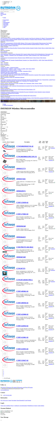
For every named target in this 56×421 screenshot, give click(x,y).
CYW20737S (20, 268)
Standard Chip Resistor (12, 79)
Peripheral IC (7, 44)
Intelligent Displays (13, 89)
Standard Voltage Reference (24, 39)
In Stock (4, 137)
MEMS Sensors (29, 57)
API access (5, 400)
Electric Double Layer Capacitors (21, 74)
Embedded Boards (15, 92)
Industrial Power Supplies (13, 93)
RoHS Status (3, 124)
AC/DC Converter (12, 38)
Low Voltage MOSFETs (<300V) (34, 60)
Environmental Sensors (13, 57)
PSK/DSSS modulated (39, 98)
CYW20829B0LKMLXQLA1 (26, 156)
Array (40, 79)
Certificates (16, 405)
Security (51, 98)
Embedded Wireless (26, 98)
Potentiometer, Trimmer (14, 81)
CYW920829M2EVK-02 (24, 146)
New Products (5, 138)
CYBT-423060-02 (22, 314)
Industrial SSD (26, 95)
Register (29, 400)
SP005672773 (21, 168)
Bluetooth (12, 98)
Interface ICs (38, 38)
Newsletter (14, 400)
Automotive (3, 122)
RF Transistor (12, 60)
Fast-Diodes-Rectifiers (12, 48)
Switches (6, 87)
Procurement (6, 19)
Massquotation (6, 22)
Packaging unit (4, 130)
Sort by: (2, 117)
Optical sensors (12, 54)
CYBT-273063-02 (22, 214)
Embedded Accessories (6, 92)
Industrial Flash (11, 95)
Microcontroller (35, 43)
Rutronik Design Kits (18, 44)
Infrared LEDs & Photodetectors (38, 54)
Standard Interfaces (36, 44)
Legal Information (23, 405)
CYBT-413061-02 (22, 337)
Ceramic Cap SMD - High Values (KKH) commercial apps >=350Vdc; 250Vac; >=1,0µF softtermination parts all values (18, 70)
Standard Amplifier (13, 39)
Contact (5, 26)
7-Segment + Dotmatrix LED (10, 55)
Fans (31, 85)
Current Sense (4, 79)
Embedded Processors (24, 92)
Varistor (36, 81)
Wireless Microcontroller (15, 99)
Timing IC (42, 44)
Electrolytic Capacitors (33, 74)
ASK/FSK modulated (5, 98)
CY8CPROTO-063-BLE (24, 247)
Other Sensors (43, 57)
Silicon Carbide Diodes (47, 48)
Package (2, 119)
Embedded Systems (33, 92)
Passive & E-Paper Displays (27, 89)
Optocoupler (48, 54)
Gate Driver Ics (32, 38)
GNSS (32, 98)
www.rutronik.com (5, 390)
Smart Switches (5, 39)
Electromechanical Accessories (23, 85)
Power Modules (4, 51)
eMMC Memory (21, 43)
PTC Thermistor (30, 81)
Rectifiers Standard (30, 48)
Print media (5, 24)
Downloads (5, 23)
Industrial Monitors (5, 89)
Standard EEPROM (27, 44)
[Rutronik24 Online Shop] (10, 10)
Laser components (4, 54)
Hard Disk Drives (19, 95)
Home (4, 17)
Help (4, 27)
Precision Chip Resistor (32, 79)
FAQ (2, 400)
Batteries (6, 85)
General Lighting (27, 54)
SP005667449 (21, 257)
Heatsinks (42, 85)
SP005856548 (21, 226)
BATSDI (2, 85)
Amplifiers (18, 38)
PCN (4, 21)
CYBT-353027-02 (22, 360)
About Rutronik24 (20, 400)
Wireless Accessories (5, 99)
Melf (38, 79)
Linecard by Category (5, 33)
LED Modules (20, 55)
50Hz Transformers (5, 77)
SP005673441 (21, 179)
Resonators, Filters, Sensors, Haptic (34, 83)
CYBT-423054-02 (22, 326)
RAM (12, 44)
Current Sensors (4, 57)
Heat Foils (37, 85)
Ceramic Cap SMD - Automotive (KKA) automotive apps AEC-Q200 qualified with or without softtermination (16, 72)
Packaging (3, 128)
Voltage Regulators (10, 40)
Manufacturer (3, 134)
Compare (12, 142)
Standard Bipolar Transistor (21, 60)
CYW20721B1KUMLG (24, 280)
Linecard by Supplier (5, 34)
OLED (19, 89)
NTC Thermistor (23, 81)
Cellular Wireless (18, 98)
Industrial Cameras (42, 92)
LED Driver (25, 55)
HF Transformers (16, 77)
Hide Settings (3, 112)
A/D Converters (4, 38)
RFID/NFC (46, 98)
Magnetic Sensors (22, 57)
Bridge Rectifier (4, 48)
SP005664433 (21, 237)
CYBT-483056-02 (22, 303)
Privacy (12, 405)
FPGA (26, 43)
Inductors (22, 77)
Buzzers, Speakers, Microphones (8, 83)
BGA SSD (3, 43)
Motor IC (44, 38)
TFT (34, 89)
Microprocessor (42, 43)
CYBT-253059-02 (22, 202)
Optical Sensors (36, 57)
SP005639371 (21, 191)
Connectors (14, 85)
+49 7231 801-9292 (7, 395)
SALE (3, 140)
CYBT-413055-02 (22, 349)
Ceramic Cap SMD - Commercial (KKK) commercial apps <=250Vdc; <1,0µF (9, 68)
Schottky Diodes (37, 48)
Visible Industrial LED (44, 55)
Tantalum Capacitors (50, 74)
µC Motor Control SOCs (13, 45)
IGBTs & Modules (5, 60)
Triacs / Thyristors (4, 63)
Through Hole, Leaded (47, 79)
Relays (2, 87)
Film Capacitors (42, 74)
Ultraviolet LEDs (19, 54)
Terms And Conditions (5, 405)
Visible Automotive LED (34, 55)
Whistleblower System (32, 405)
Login (26, 400)
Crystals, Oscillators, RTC (20, 83)
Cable (10, 85)
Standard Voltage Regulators (36, 39)
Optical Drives (33, 95)
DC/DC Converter (25, 38)
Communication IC (9, 43)
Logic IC (30, 43)
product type (3, 114)
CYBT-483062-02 (22, 291)
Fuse (34, 85)
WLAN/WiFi (23, 99)
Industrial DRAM (4, 95)
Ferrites (10, 77)
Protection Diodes (21, 48)
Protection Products (48, 85)
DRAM (15, 43)
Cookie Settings (40, 405)
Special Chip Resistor (21, 79)
